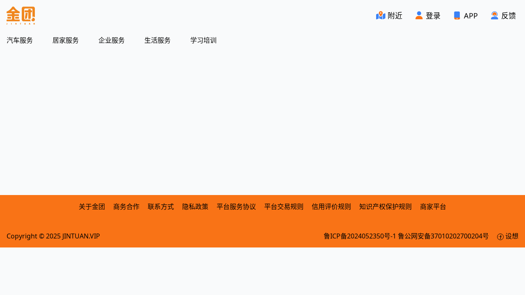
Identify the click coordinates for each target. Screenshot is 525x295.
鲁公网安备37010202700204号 (444, 236)
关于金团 (92, 206)
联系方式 (161, 206)
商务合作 (127, 206)
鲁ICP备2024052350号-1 (361, 236)
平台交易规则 (284, 206)
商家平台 (433, 206)
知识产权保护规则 (385, 206)
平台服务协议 (236, 206)
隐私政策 (195, 206)
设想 (511, 236)
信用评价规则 (331, 206)
